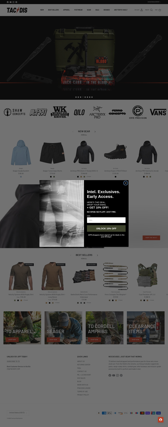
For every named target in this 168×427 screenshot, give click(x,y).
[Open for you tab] (160, 419)
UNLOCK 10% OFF (106, 228)
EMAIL (89, 216)
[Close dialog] (126, 183)
